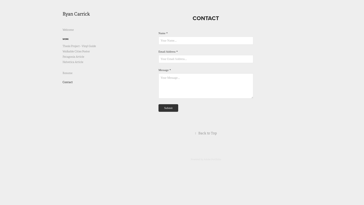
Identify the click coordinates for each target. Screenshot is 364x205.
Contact (68, 82)
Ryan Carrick (76, 14)
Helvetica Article (73, 62)
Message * (164, 70)
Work (66, 39)
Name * (163, 33)
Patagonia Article (73, 56)
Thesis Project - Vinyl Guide (79, 46)
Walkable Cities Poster (76, 51)
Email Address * (168, 51)
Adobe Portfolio (212, 159)
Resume (67, 73)
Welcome (68, 30)
